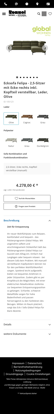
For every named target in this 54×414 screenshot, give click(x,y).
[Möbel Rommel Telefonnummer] (6, 4)
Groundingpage (14, 374)
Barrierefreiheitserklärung (28, 366)
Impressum (18, 363)
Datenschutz (35, 363)
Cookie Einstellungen (38, 374)
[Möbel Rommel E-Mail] (16, 4)
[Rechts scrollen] (45, 48)
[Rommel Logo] (18, 13)
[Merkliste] (50, 13)
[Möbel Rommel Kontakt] (48, 4)
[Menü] (4, 13)
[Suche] (39, 14)
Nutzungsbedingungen (28, 370)
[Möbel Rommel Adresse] (37, 4)
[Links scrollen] (9, 48)
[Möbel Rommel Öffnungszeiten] (27, 4)
